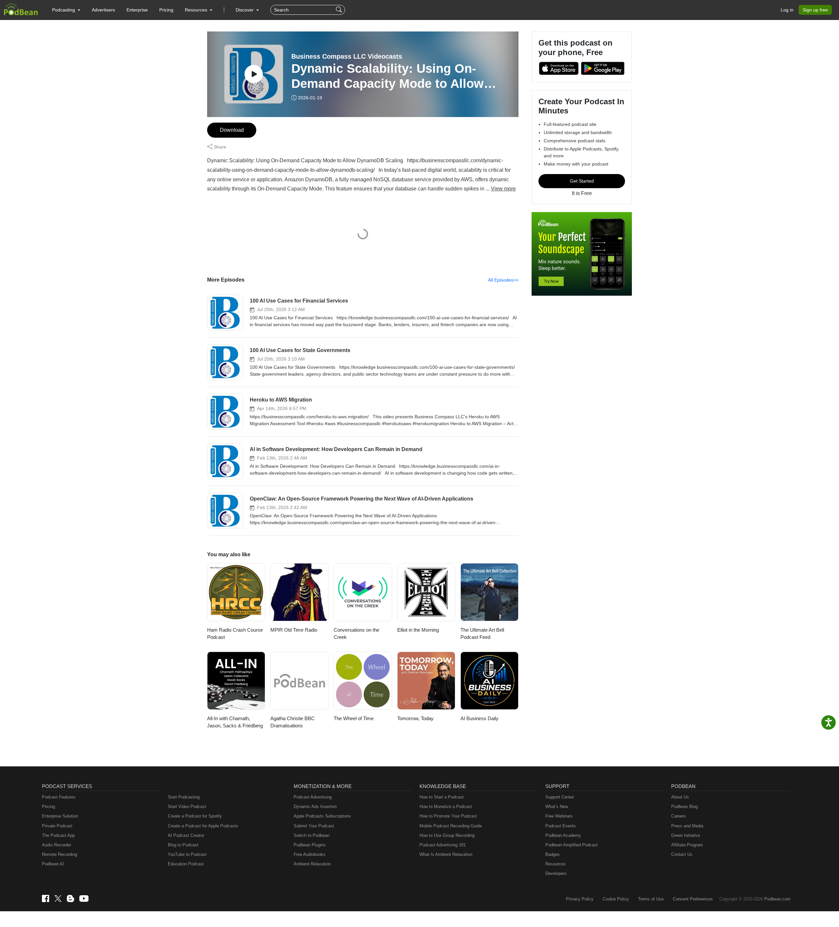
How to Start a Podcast (442, 797)
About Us (680, 797)
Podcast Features (59, 797)
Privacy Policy (580, 899)
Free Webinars (559, 816)
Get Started (582, 181)
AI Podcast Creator (186, 835)
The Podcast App (58, 835)
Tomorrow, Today (415, 718)
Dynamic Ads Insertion (315, 806)
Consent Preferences (693, 899)
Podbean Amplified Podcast (571, 844)
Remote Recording (59, 854)
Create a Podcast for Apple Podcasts (203, 825)
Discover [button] (245, 9)
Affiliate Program (687, 844)
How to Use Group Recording (447, 835)
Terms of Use (651, 899)
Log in (787, 9)
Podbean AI (53, 863)
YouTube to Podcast (187, 854)
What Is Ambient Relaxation (446, 854)
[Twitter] (58, 898)
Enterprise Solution (60, 816)
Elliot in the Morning (418, 630)
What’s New (556, 806)
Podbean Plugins (310, 844)
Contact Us (682, 854)
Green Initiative (685, 835)
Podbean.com (777, 899)
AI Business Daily (479, 718)
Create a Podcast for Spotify (195, 816)
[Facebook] (45, 898)
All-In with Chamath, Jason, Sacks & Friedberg (235, 722)
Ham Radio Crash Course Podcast (235, 633)
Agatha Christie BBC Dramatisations (292, 722)
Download (232, 130)
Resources (555, 863)
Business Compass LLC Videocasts (346, 56)
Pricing (166, 9)
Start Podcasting (184, 797)
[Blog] (70, 898)
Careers (678, 816)
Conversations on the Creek (356, 633)
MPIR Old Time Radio (293, 630)
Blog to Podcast (183, 844)
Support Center (559, 797)
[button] (66, 10)
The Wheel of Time (354, 718)
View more (503, 188)
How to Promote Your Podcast (448, 816)
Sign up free (815, 9)
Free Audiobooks (309, 854)
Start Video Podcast (187, 806)
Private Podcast (57, 825)
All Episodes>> (503, 280)
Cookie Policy (616, 899)
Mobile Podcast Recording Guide (451, 825)
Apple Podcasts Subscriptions (322, 816)
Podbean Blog (684, 806)
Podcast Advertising (313, 797)
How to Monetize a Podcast (446, 806)
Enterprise (137, 9)
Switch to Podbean (311, 835)
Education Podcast (186, 863)
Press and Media (687, 825)
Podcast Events (560, 825)
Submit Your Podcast (314, 825)
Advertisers (103, 9)
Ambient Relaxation (312, 863)
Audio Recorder (56, 844)
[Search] (340, 9)
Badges (552, 854)
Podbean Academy (563, 835)
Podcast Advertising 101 (443, 844)
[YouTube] (83, 898)
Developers (556, 873)
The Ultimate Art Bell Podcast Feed (482, 633)
